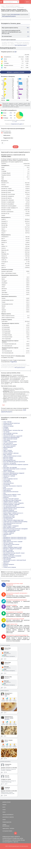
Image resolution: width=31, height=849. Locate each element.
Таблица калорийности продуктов (13, 6)
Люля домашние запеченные (10, 491)
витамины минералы (8, 564)
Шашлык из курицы (8, 426)
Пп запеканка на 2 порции (10, 444)
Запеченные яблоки (8, 483)
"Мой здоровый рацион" (20, 45)
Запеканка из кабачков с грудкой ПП (12, 436)
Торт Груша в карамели (9, 446)
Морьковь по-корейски (9, 557)
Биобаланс (6, 497)
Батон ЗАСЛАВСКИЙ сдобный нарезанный (14, 461)
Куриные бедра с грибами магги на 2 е (13, 513)
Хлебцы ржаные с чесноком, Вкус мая (13, 430)
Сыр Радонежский (8, 518)
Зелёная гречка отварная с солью (12, 494)
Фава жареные (7, 490)
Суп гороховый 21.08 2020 (10, 506)
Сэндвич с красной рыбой (10, 441)
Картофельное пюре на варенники (12, 500)
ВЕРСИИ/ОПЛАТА (6, 826)
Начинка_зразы (21, 7)
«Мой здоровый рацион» (19, 367)
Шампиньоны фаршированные (11, 437)
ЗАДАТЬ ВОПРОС (6, 828)
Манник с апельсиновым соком (11, 530)
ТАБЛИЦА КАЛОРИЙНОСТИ (8, 814)
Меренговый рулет (8, 447)
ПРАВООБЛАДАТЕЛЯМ (7, 822)
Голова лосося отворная (9, 567)
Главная (2, 6)
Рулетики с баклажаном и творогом (12, 486)
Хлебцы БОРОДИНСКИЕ (9, 531)
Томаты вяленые (7, 424)
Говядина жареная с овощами (11, 501)
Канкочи (5, 565)
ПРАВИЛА (10, 831)
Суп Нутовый (6, 480)
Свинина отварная (8, 451)
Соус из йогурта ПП (8, 434)
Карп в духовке (7, 558)
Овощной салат (7, 534)
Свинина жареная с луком (10, 508)
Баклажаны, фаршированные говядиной (13, 473)
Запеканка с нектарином (9, 463)
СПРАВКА (4, 824)
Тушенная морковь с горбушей (11, 504)
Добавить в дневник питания (15, 72)
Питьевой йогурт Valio (9, 517)
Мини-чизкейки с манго (9, 527)
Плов (4, 487)
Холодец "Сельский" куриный (11, 498)
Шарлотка (6, 563)
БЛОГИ (4, 807)
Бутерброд (6, 429)
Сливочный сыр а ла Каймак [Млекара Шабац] (15, 521)
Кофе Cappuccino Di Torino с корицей (12, 541)
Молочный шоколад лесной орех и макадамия (15, 528)
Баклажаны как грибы (9, 516)
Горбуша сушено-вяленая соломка (12, 456)
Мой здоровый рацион (9, 16)
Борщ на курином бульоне (10, 511)
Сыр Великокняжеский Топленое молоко (13, 507)
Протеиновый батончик (9, 460)
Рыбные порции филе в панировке (12, 555)
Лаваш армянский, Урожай (10, 439)
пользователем (15, 14)
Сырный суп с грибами (9, 476)
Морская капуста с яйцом (9, 496)
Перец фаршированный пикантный (12, 523)
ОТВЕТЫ (4, 819)
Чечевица (5, 427)
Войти (27, 2)
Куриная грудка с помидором (11, 526)
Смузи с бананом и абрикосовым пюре (13, 520)
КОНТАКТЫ (12, 828)
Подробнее (13, 361)
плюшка (5, 448)
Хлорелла (5, 477)
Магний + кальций (8, 550)
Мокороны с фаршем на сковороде (12, 548)
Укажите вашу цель (6, 131)
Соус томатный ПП (8, 443)
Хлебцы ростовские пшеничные (11, 423)
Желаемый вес (4, 140)
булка (4, 536)
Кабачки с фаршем (8, 543)
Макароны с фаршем (8, 554)
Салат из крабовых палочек (10, 478)
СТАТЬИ (4, 809)
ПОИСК (4, 812)
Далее (15, 147)
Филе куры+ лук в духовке (10, 467)
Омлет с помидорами (8, 471)
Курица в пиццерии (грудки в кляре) (12, 547)
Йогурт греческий (7, 488)
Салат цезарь (6, 440)
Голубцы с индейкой (8, 533)
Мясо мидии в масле (8, 551)
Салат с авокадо (7, 421)
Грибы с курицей (7, 546)
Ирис (4, 493)
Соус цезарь (6, 431)
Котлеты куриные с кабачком (10, 453)
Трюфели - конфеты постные (10, 514)
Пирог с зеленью (7, 450)
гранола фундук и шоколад (10, 433)
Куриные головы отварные (10, 474)
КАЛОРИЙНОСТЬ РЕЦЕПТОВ (8, 817)
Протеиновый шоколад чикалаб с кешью (14, 553)
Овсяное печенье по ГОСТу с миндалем (13, 503)
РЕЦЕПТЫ (4, 804)
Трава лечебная (7, 524)
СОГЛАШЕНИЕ (5, 831)
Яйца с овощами (7, 454)
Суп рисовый (6, 484)
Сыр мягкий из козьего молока (11, 544)
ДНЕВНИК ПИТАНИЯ (6, 802)
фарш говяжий (7, 540)
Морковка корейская (8, 510)
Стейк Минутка (7, 481)
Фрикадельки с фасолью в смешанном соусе (14, 537)
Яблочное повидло (8, 457)
